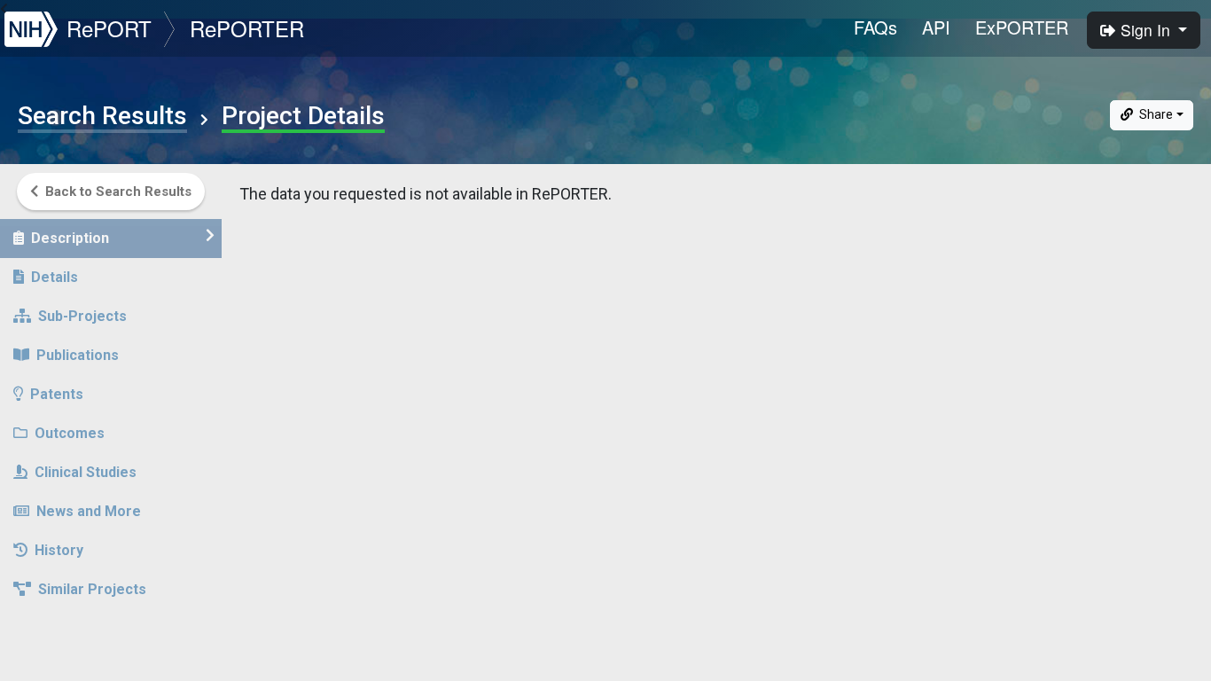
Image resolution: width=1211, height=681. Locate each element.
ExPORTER (1021, 27)
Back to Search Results (118, 192)
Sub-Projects (82, 316)
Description (70, 238)
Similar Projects (92, 589)
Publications (77, 355)
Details (54, 277)
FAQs (875, 27)
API (936, 27)
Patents (56, 394)
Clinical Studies (86, 472)
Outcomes (70, 433)
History (59, 550)
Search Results (102, 116)
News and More (88, 511)
